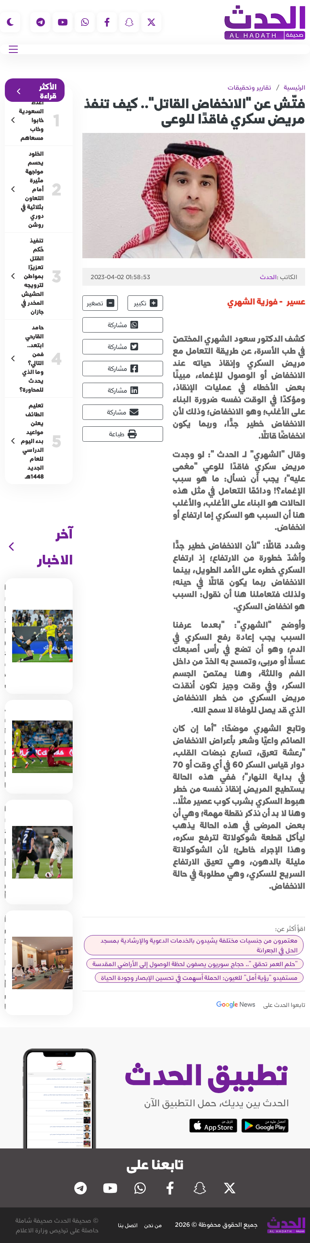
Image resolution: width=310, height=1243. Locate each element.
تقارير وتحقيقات (249, 87)
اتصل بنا (128, 1225)
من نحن (153, 1225)
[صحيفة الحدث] (264, 22)
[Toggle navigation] (13, 49)
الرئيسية (294, 87)
